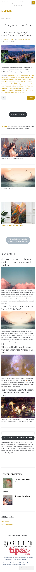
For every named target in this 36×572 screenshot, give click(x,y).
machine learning (10, 81)
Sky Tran (21, 84)
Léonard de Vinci (26, 79)
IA (23, 77)
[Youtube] (21, 6)
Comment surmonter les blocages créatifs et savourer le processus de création (16, 262)
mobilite (18, 81)
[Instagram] (19, 6)
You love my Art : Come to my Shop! (12, 225)
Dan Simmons (14, 75)
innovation (27, 77)
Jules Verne (18, 79)
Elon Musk (27, 75)
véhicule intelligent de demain (15, 90)
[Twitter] (17, 6)
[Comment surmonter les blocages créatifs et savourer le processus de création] (18, 288)
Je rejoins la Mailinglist (18, 114)
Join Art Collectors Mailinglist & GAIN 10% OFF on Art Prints (18, 240)
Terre (21, 86)
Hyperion (12, 77)
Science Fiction (5, 84)
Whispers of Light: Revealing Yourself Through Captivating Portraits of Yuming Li (17, 350)
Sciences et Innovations (24, 39)
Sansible (8, 11)
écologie (21, 75)
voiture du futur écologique (13, 92)
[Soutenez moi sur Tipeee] (18, 555)
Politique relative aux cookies (18, 564)
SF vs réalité (14, 84)
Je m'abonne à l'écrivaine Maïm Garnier (19, 438)
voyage (23, 92)
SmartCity (27, 84)
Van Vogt (21, 88)
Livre (2, 81)
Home (2, 18)
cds (9, 75)
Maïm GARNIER (8, 39)
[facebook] (15, 6)
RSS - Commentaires (7, 524)
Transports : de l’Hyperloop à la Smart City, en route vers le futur (16, 33)
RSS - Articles (5, 521)
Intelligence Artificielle (7, 79)
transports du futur (6, 88)
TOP (25, 86)
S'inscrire (4, 126)
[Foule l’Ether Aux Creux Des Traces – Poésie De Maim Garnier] (18, 329)
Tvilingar (15, 88)
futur (7, 77)
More (31, 98)
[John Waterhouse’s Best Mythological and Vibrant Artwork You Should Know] (18, 417)
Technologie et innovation (12, 86)
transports (30, 86)
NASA (23, 81)
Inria (32, 77)
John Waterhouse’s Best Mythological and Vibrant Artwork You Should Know (17, 392)
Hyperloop (19, 77)
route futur (29, 81)
